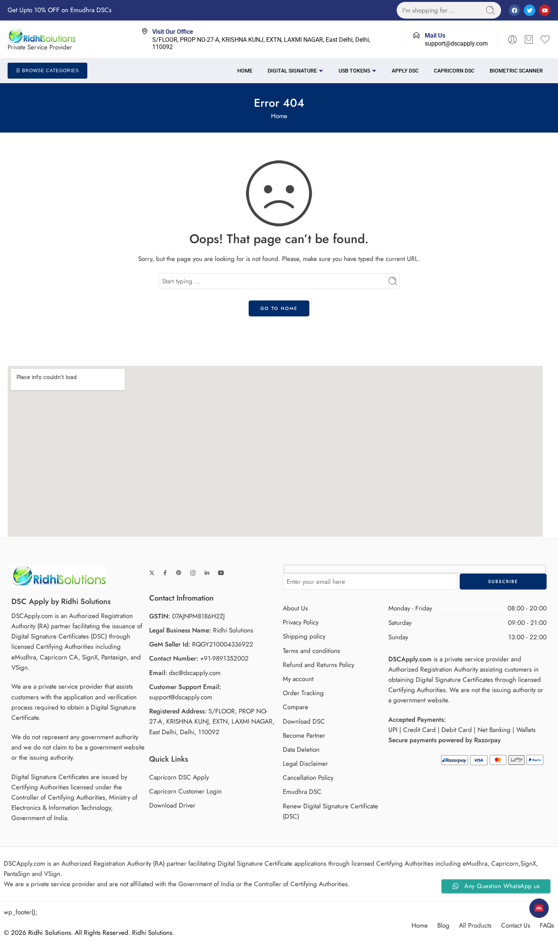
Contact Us (515, 925)
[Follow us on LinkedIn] (207, 573)
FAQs (547, 925)
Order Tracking (303, 692)
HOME (244, 71)
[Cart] (528, 39)
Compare (295, 706)
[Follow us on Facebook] (165, 573)
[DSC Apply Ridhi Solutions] (58, 575)
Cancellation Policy (308, 777)
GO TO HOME (279, 308)
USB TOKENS (354, 71)
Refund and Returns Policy (318, 664)
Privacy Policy (300, 622)
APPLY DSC (405, 71)
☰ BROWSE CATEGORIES (47, 70)
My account (298, 678)
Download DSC (304, 721)
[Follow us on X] (151, 572)
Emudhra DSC (302, 791)
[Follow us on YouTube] (221, 572)
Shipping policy (304, 636)
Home (279, 115)
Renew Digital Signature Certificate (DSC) (330, 811)
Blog (443, 925)
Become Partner (304, 735)
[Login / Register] (512, 39)
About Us (295, 608)
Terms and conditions (311, 650)
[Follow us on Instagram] (192, 572)
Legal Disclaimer (305, 763)
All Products (475, 925)
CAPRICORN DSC (454, 71)
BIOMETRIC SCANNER (516, 71)
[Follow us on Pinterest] (179, 573)
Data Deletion (301, 749)
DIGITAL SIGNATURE (292, 71)
